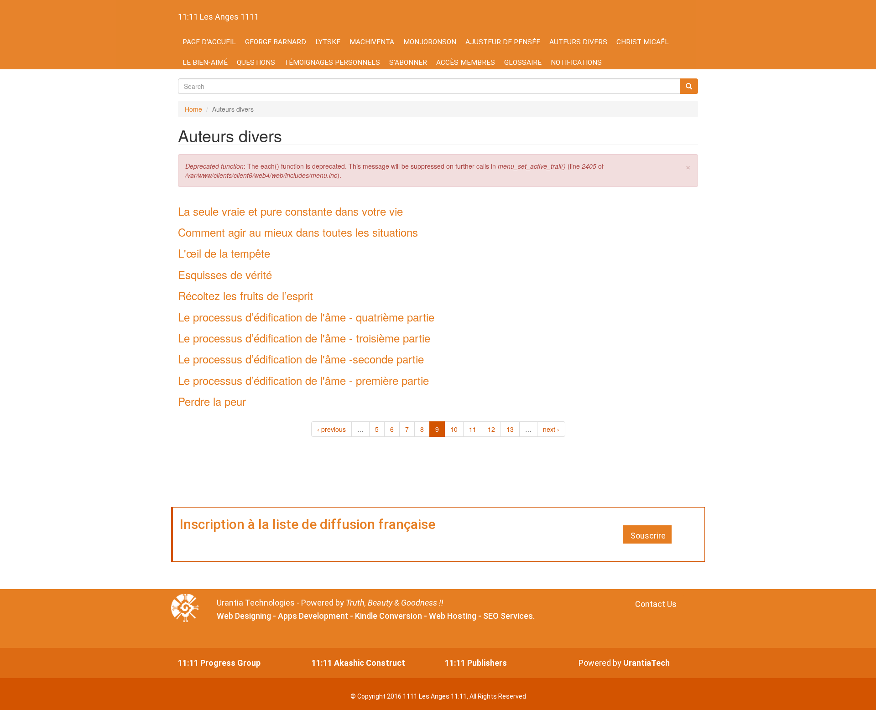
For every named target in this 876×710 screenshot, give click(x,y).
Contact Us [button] (656, 604)
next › (551, 429)
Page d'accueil (209, 42)
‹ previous (331, 429)
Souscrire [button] (648, 535)
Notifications (576, 62)
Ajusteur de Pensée (502, 42)
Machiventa (371, 42)
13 (510, 429)
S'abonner (408, 62)
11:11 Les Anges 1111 (218, 16)
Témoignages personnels (332, 62)
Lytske (327, 42)
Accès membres (465, 62)
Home (193, 109)
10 (454, 429)
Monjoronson (429, 42)
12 (491, 429)
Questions (256, 62)
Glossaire (523, 62)
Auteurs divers (578, 42)
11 (472, 429)
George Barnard (275, 42)
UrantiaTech (646, 663)
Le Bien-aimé (205, 62)
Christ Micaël (642, 42)
